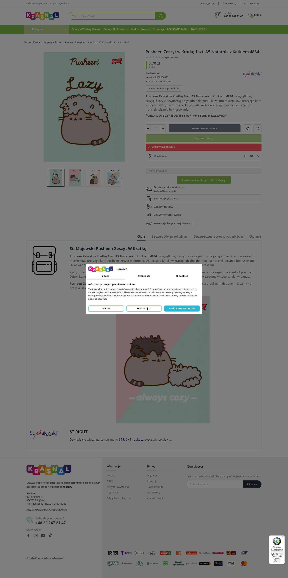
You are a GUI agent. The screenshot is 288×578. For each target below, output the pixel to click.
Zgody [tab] (106, 275)
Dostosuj (142, 308)
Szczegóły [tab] (144, 275)
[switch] (277, 560)
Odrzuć (106, 308)
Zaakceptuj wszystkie (182, 308)
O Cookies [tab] (182, 275)
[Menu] (283, 537)
